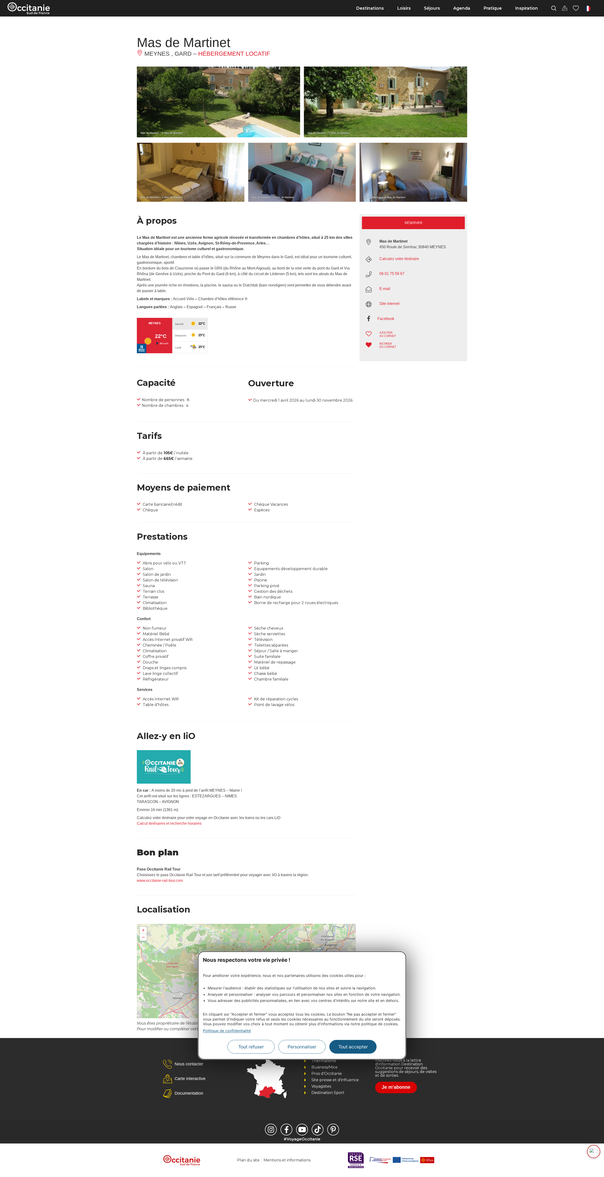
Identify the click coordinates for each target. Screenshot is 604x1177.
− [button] (143, 937)
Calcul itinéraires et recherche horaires (169, 823)
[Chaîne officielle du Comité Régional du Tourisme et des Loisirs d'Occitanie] (302, 1129)
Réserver (413, 223)
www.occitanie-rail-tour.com (160, 881)
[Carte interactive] (564, 8)
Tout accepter (353, 1047)
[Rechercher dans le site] (553, 8)
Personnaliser (302, 1047)
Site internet (389, 304)
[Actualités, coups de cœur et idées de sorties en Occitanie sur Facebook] (286, 1129)
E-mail (384, 289)
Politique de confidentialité (227, 1030)
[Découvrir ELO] (593, 1151)
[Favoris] (576, 8)
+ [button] (143, 930)
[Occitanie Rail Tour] (164, 782)
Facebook (386, 319)
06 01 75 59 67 (391, 274)
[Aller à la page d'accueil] (29, 8)
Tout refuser (251, 1047)
